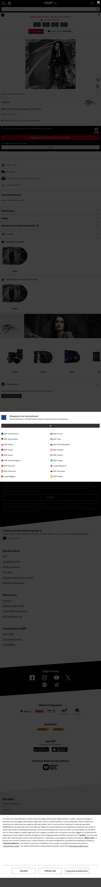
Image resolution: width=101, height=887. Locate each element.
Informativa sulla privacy (78, 846)
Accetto (24, 871)
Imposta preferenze (77, 870)
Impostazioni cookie (11, 846)
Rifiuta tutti (50, 871)
